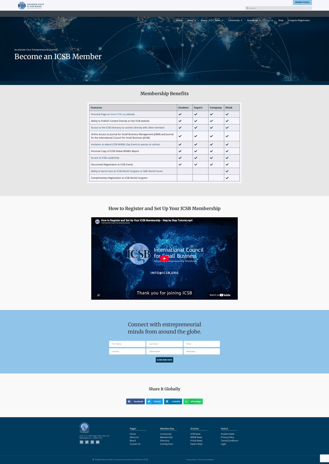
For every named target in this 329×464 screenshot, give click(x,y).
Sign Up (269, 20)
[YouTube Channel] (97, 442)
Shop (280, 20)
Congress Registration (299, 20)
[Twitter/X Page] (87, 442)
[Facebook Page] (81, 442)
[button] (135, 401)
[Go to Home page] (97, 427)
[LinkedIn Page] (92, 442)
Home (179, 20)
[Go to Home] (30, 5)
